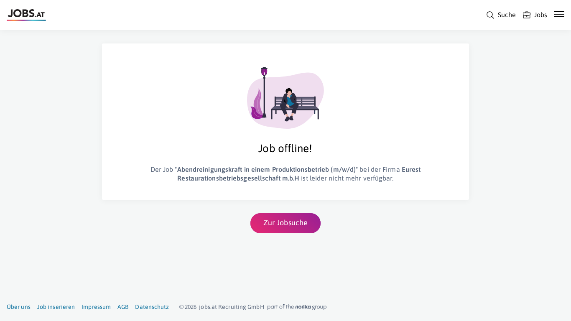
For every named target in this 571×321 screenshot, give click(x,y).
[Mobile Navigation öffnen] (559, 14)
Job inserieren (56, 306)
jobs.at (208, 306)
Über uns (19, 306)
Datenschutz (152, 306)
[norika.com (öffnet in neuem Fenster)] (297, 307)
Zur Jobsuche (285, 222)
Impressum (96, 306)
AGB (122, 306)
